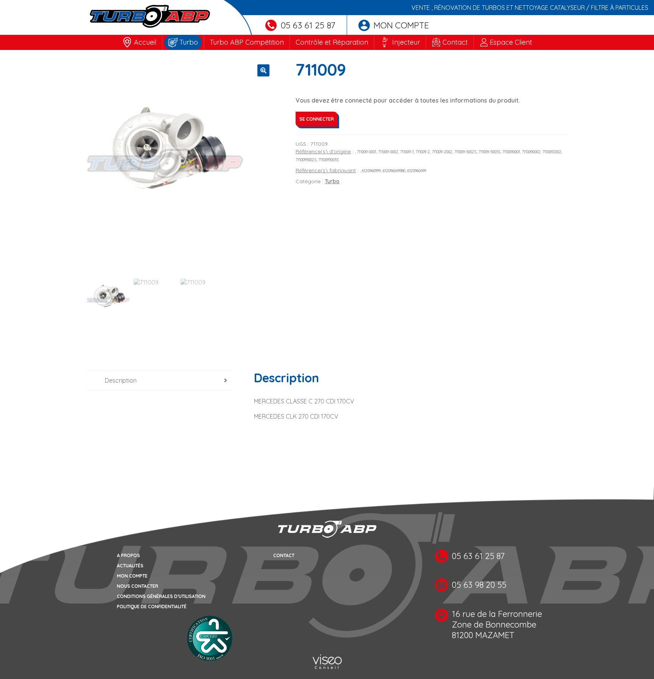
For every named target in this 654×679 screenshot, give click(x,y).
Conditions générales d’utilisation (161, 596)
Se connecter (316, 119)
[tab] (160, 381)
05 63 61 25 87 (307, 25)
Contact (455, 42)
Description (121, 380)
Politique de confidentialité (152, 606)
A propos (128, 555)
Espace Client (511, 42)
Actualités (130, 565)
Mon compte (401, 25)
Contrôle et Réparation (332, 42)
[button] (263, 70)
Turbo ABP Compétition (247, 42)
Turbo (188, 42)
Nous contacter (137, 586)
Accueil (145, 42)
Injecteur (406, 42)
